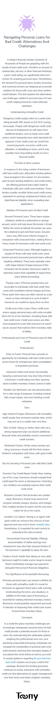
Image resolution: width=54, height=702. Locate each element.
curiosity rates (43, 524)
